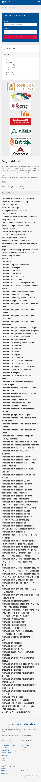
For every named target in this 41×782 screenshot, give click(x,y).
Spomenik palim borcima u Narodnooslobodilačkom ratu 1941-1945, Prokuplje (19, 535)
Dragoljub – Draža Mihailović (14, 210)
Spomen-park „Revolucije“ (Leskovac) (18, 367)
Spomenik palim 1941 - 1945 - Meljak (17, 448)
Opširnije (4, 181)
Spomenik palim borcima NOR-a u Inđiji (18, 508)
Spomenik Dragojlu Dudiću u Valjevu (17, 400)
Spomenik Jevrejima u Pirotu (14, 406)
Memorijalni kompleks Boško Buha (16, 231)
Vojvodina (9, 62)
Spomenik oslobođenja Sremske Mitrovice (20, 445)
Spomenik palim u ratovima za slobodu (18, 580)
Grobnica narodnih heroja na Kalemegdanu (19, 216)
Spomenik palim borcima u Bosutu (16, 514)
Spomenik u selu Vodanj (11, 646)
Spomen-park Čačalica (11, 349)
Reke (22, 750)
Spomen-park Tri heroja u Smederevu (17, 361)
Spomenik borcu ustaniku (12, 397)
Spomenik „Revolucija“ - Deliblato (16, 700)
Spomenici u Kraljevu (10, 373)
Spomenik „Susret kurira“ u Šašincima (17, 703)
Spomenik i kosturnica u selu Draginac (18, 403)
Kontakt (4, 761)
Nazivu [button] (13, 193)
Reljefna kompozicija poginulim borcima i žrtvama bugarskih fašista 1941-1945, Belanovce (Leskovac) (19, 252)
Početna (3, 7)
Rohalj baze (6, 258)
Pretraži (19, 37)
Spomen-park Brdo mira (11, 346)
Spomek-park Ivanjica (10, 268)
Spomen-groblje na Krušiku (13, 277)
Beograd (8, 60)
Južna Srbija (9, 72)
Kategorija (7, 28)
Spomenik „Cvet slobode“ (12, 697)
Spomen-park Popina (10, 355)
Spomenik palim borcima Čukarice (16, 481)
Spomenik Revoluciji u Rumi (13, 625)
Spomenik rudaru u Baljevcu (13, 628)
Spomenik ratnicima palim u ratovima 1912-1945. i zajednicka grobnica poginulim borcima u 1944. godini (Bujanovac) (20, 613)
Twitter (25, 771)
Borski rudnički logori (10, 207)
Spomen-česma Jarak (11, 271)
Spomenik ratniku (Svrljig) (12, 619)
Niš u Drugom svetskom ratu (13, 234)
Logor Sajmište (8, 228)
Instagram (6, 773)
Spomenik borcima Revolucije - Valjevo (18, 394)
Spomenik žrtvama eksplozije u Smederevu (20, 664)
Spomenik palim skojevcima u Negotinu (18, 550)
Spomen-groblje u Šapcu (12, 280)
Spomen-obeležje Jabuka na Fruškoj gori (19, 328)
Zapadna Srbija (10, 67)
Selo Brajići (6, 261)
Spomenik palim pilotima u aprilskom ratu (19, 547)
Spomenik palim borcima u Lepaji (15, 523)
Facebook (6, 771)
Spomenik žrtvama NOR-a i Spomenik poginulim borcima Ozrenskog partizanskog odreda (17, 201)
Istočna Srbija (10, 70)
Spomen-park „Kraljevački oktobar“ (16, 364)
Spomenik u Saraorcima (11, 643)
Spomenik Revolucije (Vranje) (14, 622)
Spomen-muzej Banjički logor (14, 301)
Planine (23, 748)
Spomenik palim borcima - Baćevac (16, 457)
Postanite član (6, 748)
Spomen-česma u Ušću (11, 274)
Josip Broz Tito (8, 219)
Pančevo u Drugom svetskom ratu (16, 240)
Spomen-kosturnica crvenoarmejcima (17, 292)
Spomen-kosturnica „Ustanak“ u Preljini (18, 298)
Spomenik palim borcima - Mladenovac (18, 460)
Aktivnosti (5, 750)
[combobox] (20, 32)
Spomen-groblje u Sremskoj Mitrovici (17, 283)
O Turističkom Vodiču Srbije (18, 724)
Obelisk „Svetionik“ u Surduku (14, 237)
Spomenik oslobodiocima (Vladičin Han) (19, 442)
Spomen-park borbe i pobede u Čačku (17, 343)
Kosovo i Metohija (11, 75)
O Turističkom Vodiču (8, 745)
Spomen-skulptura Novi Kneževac (16, 370)
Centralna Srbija (10, 65)
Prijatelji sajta (6, 753)
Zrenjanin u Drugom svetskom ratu (16, 712)
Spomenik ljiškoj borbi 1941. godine (17, 415)
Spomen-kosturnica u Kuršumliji (15, 295)
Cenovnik (4, 755)
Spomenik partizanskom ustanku (15, 601)
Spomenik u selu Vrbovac (12, 649)
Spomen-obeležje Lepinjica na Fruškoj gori (20, 331)
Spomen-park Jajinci (10, 352)
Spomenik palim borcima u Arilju (15, 511)
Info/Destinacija (8, 21)
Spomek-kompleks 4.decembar (15, 265)
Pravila (3, 758)
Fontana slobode (8, 213)
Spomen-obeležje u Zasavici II (14, 340)
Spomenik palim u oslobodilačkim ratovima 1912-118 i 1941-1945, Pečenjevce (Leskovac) (20, 562)
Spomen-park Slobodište (12, 358)
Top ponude (25, 745)
